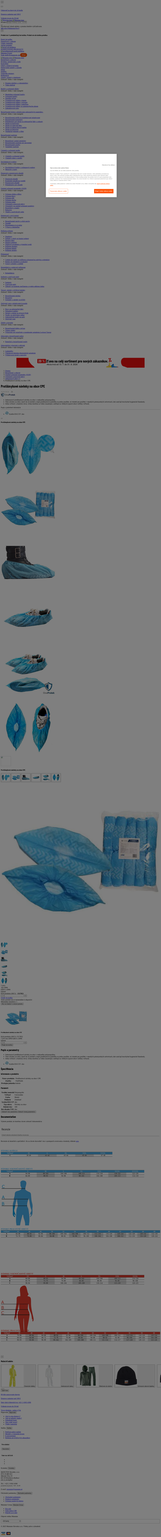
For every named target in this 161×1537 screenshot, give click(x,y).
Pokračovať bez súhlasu (108, 165)
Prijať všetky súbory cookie (103, 191)
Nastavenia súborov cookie (58, 191)
